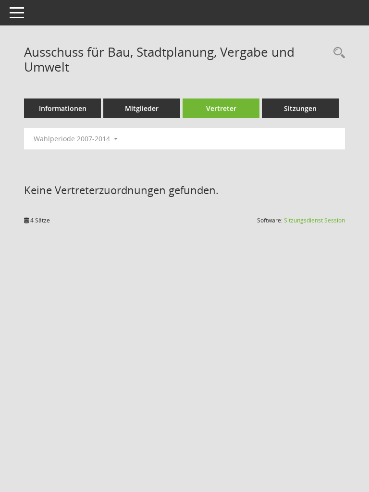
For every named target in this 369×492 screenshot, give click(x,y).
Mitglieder (142, 108)
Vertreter (221, 108)
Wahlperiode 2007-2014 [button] (73, 138)
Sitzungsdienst (314, 220)
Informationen (62, 108)
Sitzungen (300, 108)
